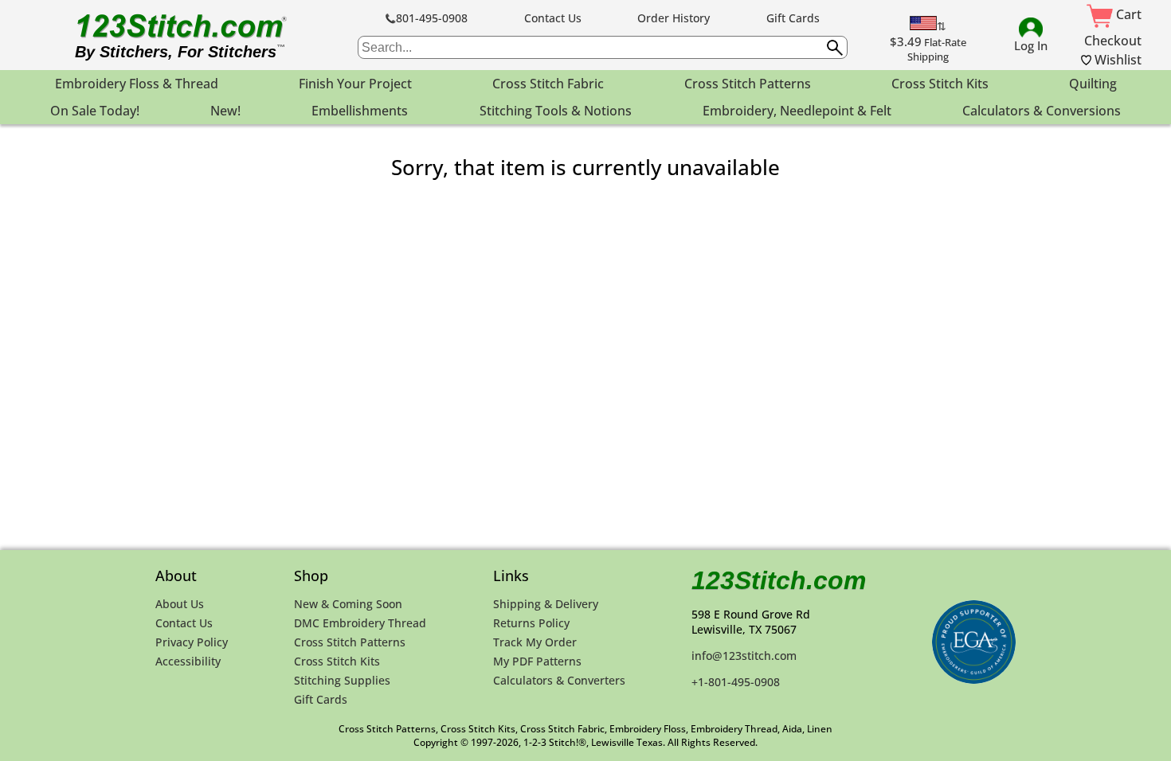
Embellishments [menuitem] (359, 110)
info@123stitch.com (744, 655)
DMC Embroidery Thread (360, 622)
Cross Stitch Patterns (349, 642)
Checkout (1113, 40)
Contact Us (553, 17)
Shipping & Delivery (545, 603)
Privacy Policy (191, 642)
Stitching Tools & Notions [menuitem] (556, 110)
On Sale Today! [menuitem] (94, 110)
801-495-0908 (432, 17)
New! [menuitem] (225, 110)
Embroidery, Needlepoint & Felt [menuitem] (797, 110)
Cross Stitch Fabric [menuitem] (548, 83)
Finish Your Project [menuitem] (355, 83)
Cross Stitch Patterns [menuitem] (747, 83)
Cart (1127, 14)
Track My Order (535, 642)
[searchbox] (603, 47)
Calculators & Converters (559, 680)
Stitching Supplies (342, 680)
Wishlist (1116, 59)
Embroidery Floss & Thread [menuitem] (136, 83)
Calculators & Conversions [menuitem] (1041, 110)
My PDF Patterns (537, 661)
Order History (673, 17)
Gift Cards (793, 17)
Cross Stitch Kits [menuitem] (940, 83)
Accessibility (188, 661)
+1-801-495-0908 (735, 681)
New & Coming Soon (348, 603)
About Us (179, 603)
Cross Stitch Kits (337, 661)
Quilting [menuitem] (1093, 83)
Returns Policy (531, 622)
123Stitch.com (778, 580)
